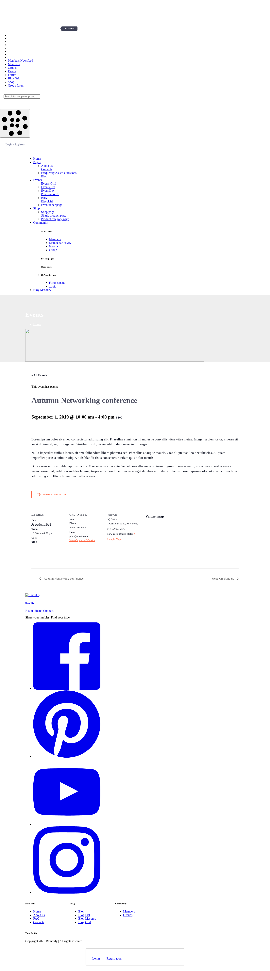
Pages (37, 162)
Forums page (57, 282)
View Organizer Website (82, 540)
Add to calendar (52, 494)
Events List (48, 187)
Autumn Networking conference (63, 578)
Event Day (48, 190)
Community (40, 222)
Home (37, 158)
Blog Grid (84, 922)
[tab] (96, 958)
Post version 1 (50, 194)
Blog (44, 176)
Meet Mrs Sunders (223, 578)
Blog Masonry (42, 289)
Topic (52, 286)
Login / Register (15, 144)
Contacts (46, 169)
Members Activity (60, 242)
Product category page (55, 219)
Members (55, 239)
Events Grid (48, 183)
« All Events (39, 375)
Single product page (53, 215)
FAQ (36, 918)
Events (37, 180)
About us (47, 165)
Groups (53, 246)
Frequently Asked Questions (58, 172)
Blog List (47, 201)
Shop (36, 208)
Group (53, 250)
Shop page (47, 212)
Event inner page (51, 204)
